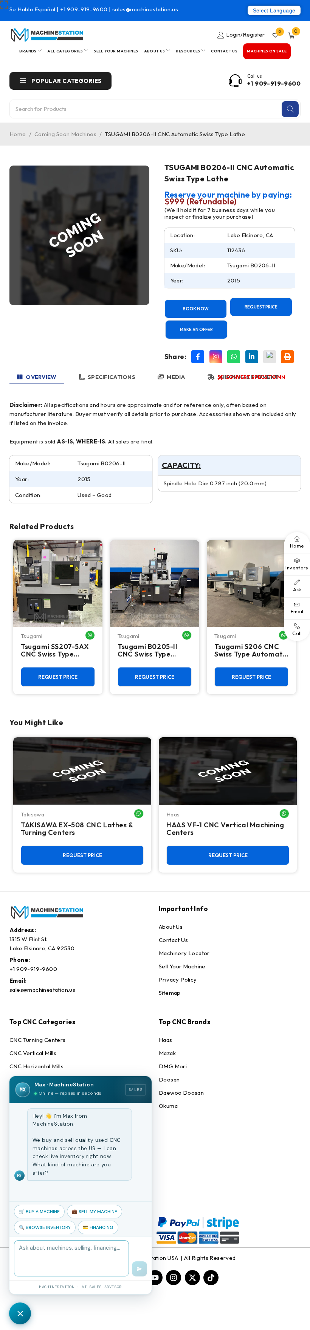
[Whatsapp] (233, 356)
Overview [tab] (41, 376)
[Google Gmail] (269, 356)
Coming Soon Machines (65, 134)
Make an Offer (196, 329)
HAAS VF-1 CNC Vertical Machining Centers (225, 828)
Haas (173, 814)
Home (17, 134)
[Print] (287, 356)
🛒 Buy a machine (39, 1212)
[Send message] (139, 1268)
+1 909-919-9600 (84, 9)
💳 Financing (98, 1227)
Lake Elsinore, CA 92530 (41, 948)
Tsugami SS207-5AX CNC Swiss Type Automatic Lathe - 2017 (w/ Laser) (55, 650)
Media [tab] (176, 376)
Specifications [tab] (111, 376)
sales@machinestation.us (145, 9)
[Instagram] (215, 356)
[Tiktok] (211, 1277)
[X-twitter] (192, 1277)
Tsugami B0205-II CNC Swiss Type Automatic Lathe (148, 650)
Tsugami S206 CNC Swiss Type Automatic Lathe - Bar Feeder (251, 650)
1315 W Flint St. (28, 939)
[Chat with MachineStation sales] (20, 1313)
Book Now (196, 308)
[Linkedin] (251, 356)
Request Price (261, 307)
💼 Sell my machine (94, 1212)
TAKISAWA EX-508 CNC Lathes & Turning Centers (77, 828)
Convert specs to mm (255, 377)
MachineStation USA (152, 1257)
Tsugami (32, 636)
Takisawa (32, 814)
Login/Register (245, 34)
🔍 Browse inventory (45, 1227)
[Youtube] (155, 1277)
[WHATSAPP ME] (90, 635)
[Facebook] (197, 356)
